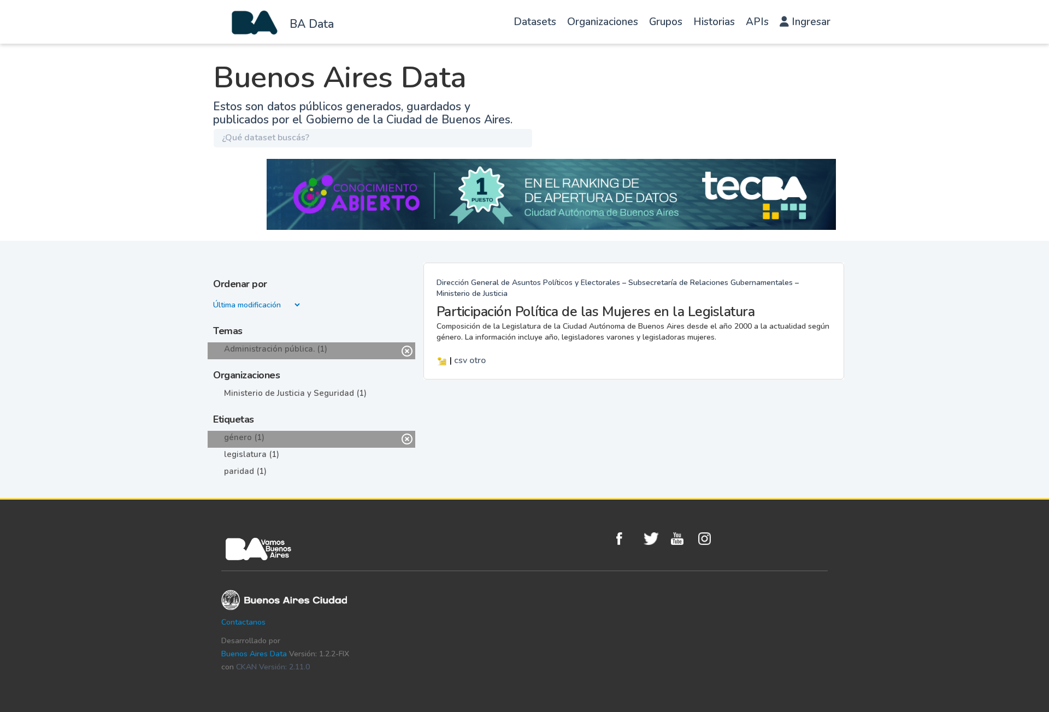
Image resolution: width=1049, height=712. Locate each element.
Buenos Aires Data (254, 654)
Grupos (665, 22)
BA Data (312, 24)
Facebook (627, 538)
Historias (714, 22)
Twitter (654, 538)
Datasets (535, 22)
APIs (757, 22)
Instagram (709, 538)
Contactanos (243, 622)
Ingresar (809, 22)
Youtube (682, 538)
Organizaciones (602, 22)
